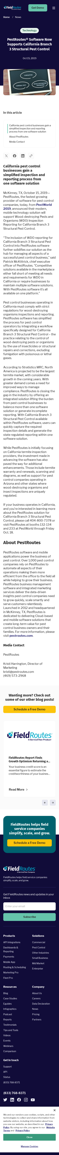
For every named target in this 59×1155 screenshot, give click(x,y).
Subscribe (29, 916)
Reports (7, 1019)
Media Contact (17, 141)
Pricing (35, 1014)
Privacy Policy (23, 1130)
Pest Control (38, 947)
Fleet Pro (8, 977)
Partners (36, 1019)
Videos (6, 1035)
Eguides (7, 1003)
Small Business (40, 958)
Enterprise (37, 968)
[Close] (54, 1110)
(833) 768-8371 (11, 1082)
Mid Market (38, 963)
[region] (29, 1129)
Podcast (7, 1014)
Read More (16, 789)
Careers (36, 998)
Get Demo (37, 7)
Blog (5, 993)
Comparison (9, 1051)
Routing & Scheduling (14, 967)
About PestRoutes (19, 136)
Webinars (8, 1046)
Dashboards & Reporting (10, 949)
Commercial (38, 942)
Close (29, 1137)
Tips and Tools (10, 1030)
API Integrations (11, 942)
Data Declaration (41, 1003)
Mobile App (9, 962)
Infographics (9, 1009)
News (35, 1009)
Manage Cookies (29, 1146)
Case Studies (10, 998)
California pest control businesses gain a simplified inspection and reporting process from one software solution (30, 128)
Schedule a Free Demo (29, 709)
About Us (37, 993)
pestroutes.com (21, 635)
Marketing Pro (10, 972)
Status (6, 1077)
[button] (6, 156)
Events (6, 1040)
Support (7, 1066)
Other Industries (40, 952)
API (5, 1071)
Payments (8, 956)
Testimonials (10, 1024)
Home (6, 17)
